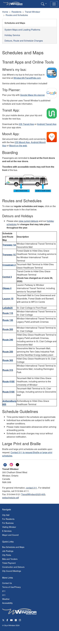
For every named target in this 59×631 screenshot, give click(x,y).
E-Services (7, 531)
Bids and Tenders (9, 559)
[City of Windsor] (19, 611)
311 (3, 595)
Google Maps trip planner (32, 95)
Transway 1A (9, 244)
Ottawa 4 (6, 288)
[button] (44, 4)
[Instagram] (20, 620)
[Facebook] (7, 620)
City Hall (5, 515)
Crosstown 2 (9, 264)
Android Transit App (46, 124)
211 (3, 591)
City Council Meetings (11, 571)
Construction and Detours (13, 567)
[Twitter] (3, 620)
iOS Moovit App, (23, 142)
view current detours (28, 221)
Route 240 (7, 339)
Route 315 (7, 370)
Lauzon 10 (7, 298)
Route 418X (8, 381)
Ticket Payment (9, 563)
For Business (8, 523)
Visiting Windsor (9, 527)
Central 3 (7, 276)
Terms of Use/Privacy (11, 587)
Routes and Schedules (17, 15)
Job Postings (7, 551)
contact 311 (31, 487)
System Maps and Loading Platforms (22, 29)
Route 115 (7, 313)
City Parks (6, 555)
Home (5, 11)
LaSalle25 (7, 307)
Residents (16, 11)
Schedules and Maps (15, 22)
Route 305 (7, 360)
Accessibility (7, 603)
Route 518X (8, 391)
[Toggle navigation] (54, 4)
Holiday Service (12, 35)
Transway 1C (9, 254)
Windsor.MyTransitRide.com (27, 77)
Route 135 (7, 320)
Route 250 (7, 351)
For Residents (8, 519)
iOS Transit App (26, 124)
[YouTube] (11, 620)
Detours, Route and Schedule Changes (24, 40)
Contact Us (7, 583)
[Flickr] (16, 620)
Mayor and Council (10, 535)
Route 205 (7, 329)
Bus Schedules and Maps (13, 547)
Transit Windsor (32, 11)
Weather (6, 599)
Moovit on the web (18, 145)
